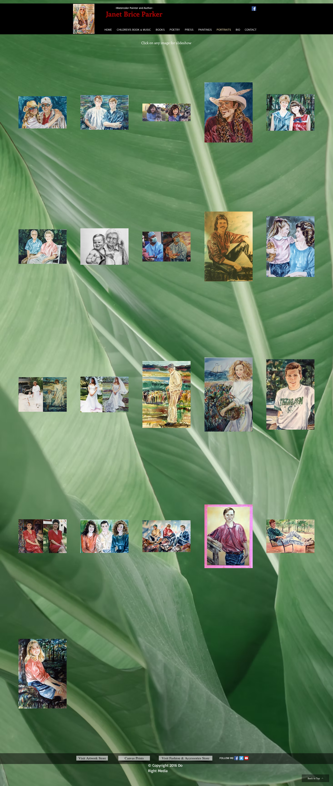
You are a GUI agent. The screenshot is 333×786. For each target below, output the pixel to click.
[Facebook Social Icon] (236, 758)
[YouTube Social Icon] (246, 758)
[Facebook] (254, 8)
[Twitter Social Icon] (241, 758)
